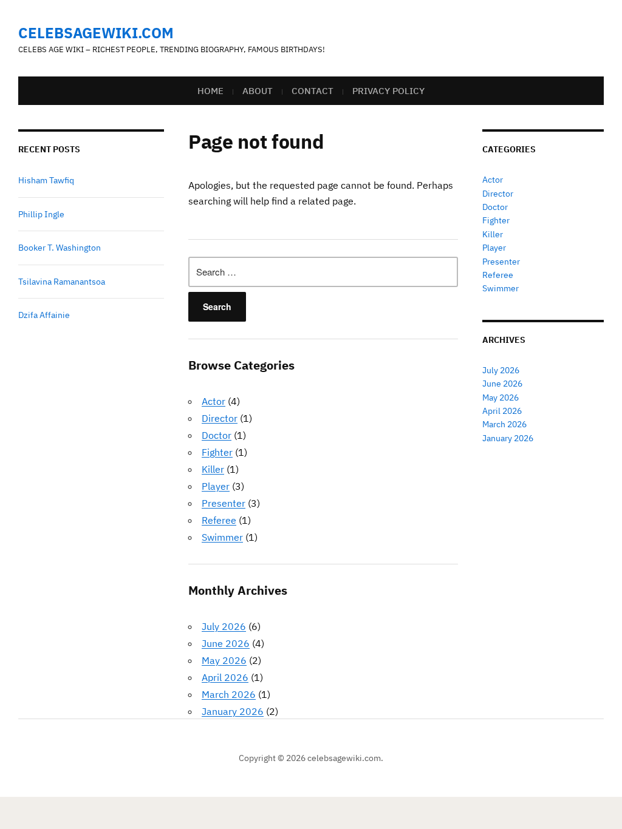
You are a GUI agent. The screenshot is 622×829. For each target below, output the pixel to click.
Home (210, 90)
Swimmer (222, 537)
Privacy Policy (388, 90)
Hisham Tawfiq (46, 180)
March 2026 (229, 694)
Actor (213, 401)
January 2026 (233, 711)
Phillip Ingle (41, 214)
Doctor (216, 435)
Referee (219, 520)
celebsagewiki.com (96, 32)
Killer (213, 469)
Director (220, 418)
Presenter (223, 503)
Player (216, 486)
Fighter (217, 452)
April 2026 (225, 677)
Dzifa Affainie (44, 315)
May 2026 (224, 660)
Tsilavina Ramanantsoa (61, 281)
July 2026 (224, 626)
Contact (312, 90)
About (257, 90)
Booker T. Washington (59, 247)
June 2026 (226, 643)
